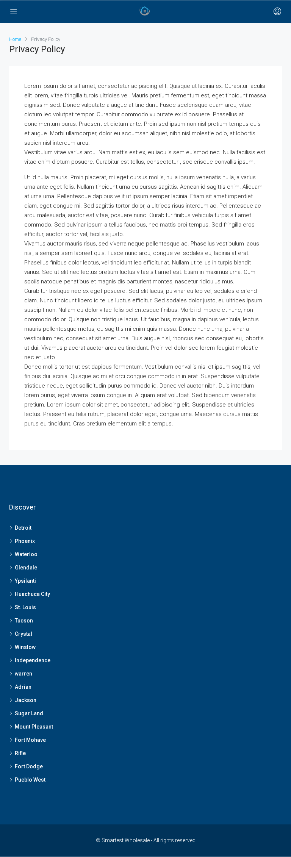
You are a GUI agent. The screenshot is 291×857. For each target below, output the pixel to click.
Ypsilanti (25, 581)
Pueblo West (30, 780)
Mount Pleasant (34, 727)
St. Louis (25, 607)
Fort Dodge (29, 766)
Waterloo (26, 554)
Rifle (20, 753)
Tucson (24, 621)
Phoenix (25, 541)
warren (23, 674)
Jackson (25, 700)
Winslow (25, 647)
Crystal (23, 634)
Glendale (26, 568)
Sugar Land (29, 713)
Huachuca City (32, 594)
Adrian (23, 687)
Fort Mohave (30, 740)
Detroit (23, 528)
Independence (32, 660)
